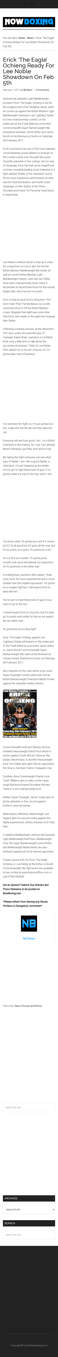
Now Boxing (29, 22)
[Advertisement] (29, 230)
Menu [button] (31, 4)
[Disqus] (29, 1061)
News (18, 1006)
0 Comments (42, 90)
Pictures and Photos (32, 1006)
